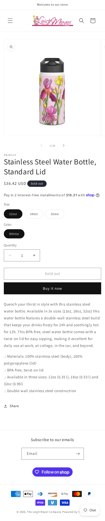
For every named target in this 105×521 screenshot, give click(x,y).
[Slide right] (63, 145)
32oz (57, 215)
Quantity (10, 245)
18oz (36, 215)
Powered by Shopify (75, 512)
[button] (10, 20)
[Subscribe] (78, 454)
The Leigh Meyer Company (44, 512)
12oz (15, 215)
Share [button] (14, 406)
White (16, 234)
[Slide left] (41, 145)
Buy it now (52, 288)
